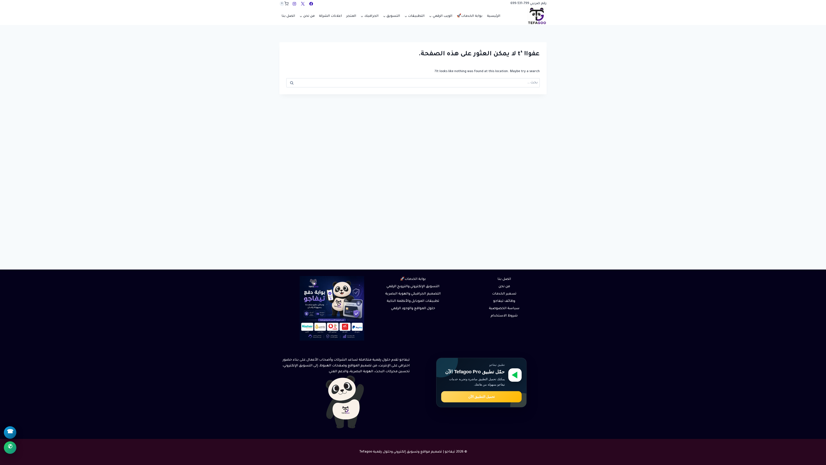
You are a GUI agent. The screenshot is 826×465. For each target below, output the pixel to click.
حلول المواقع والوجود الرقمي (413, 308)
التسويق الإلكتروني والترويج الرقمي (413, 286)
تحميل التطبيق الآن (481, 396)
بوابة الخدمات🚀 (469, 16)
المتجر (351, 16)
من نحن (504, 286)
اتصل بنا (288, 16)
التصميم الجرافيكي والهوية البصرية (413, 294)
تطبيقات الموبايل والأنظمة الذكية (413, 301)
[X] (302, 3)
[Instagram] (294, 3)
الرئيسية (493, 16)
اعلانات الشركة (330, 16)
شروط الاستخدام (504, 316)
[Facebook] (311, 3)
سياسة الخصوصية (504, 308)
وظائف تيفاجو (504, 301)
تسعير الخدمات (504, 294)
